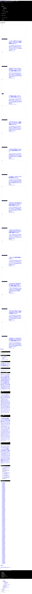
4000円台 (6, 383)
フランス (4, 394)
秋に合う (4, 384)
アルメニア (6, 412)
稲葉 (5, 450)
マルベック (3, 436)
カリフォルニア (6, 407)
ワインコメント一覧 (6, 587)
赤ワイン (4, 374)
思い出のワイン (4, 574)
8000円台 (5, 386)
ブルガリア (2, 412)
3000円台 (6, 379)
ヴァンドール (6, 451)
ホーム (4, 580)
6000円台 (4, 387)
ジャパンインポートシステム (5, 457)
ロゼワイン (5, 385)
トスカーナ (7, 402)
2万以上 (3, 388)
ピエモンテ (4, 403)
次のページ (1, 348)
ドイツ (8, 404)
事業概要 (2, 565)
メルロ (6, 423)
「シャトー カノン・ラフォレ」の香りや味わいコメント (6, 473)
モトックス (5, 445)
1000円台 (4, 380)
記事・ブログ (3, 575)
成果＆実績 (6, 582)
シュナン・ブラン (6, 435)
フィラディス (5, 458)
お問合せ (2, 567)
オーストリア (4, 405)
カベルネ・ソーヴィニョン (5, 424)
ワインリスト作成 (7, 584)
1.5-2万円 (6, 388)
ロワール (5, 401)
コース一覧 (3, 573)
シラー (3, 429)
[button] (8, 353)
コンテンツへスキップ (3, 0)
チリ (4, 404)
